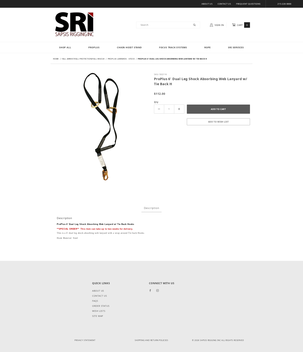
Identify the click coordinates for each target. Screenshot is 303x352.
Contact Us (224, 3)
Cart (242, 24)
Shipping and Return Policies (151, 340)
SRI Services (236, 47)
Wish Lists (98, 310)
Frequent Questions (248, 3)
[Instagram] (159, 291)
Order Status (101, 305)
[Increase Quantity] (179, 109)
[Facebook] (151, 291)
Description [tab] (151, 208)
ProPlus (94, 47)
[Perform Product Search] (194, 25)
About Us (207, 3)
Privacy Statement (84, 340)
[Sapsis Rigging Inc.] (74, 24)
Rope (207, 47)
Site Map (97, 315)
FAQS (95, 300)
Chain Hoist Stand (129, 47)
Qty (156, 102)
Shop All (65, 47)
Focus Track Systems (173, 47)
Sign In (219, 24)
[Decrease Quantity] (159, 109)
